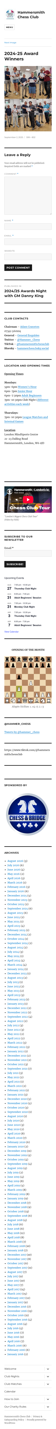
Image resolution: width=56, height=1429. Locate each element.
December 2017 (16, 1254)
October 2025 (15, 904)
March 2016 (14, 1345)
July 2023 (13, 982)
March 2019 (14, 1189)
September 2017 (17, 1267)
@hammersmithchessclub (33, 344)
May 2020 (13, 1129)
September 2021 (17, 1068)
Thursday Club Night (25, 588)
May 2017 (13, 1285)
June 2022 (13, 1029)
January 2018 (15, 1250)
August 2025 (15, 912)
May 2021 (13, 1077)
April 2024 (13, 960)
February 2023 (16, 999)
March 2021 (14, 1085)
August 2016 (15, 1323)
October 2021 (15, 1064)
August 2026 (15, 860)
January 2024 (15, 969)
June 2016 (13, 1332)
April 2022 (13, 1038)
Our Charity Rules (15, 1406)
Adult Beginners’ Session (27, 597)
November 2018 (17, 1207)
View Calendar (11, 631)
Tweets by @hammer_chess (22, 732)
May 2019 (13, 1181)
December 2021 (16, 1055)
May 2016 (13, 1336)
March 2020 (14, 1137)
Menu (9, 27)
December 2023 (17, 973)
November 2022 (17, 1012)
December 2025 (17, 895)
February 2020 (16, 1142)
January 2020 (15, 1146)
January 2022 (15, 1051)
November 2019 (17, 1155)
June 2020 (13, 1124)
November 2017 (17, 1259)
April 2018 (13, 1237)
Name (8, 220)
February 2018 (16, 1246)
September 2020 (17, 1111)
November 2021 (17, 1060)
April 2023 (13, 995)
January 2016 (15, 1354)
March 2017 (14, 1293)
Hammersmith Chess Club (17, 1416)
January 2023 (15, 1003)
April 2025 (13, 925)
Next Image (10, 42)
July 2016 (13, 1328)
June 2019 (13, 1176)
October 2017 (15, 1263)
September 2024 (17, 943)
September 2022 (17, 1016)
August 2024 (15, 947)
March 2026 (14, 882)
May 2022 (13, 1034)
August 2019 (15, 1168)
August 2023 (15, 977)
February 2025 (16, 930)
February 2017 (16, 1297)
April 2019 (13, 1185)
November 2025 (17, 899)
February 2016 (16, 1349)
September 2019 (17, 1163)
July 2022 (13, 1025)
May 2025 (13, 921)
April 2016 (13, 1341)
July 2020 (13, 1120)
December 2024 (17, 934)
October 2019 (15, 1159)
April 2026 (13, 878)
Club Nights (11, 1376)
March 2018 (14, 1241)
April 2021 (13, 1081)
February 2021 (16, 1090)
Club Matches (13, 1383)
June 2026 (13, 869)
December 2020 (17, 1098)
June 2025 (13, 917)
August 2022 (15, 1021)
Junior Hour (25, 391)
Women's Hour (27, 386)
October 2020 (15, 1107)
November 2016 (17, 1310)
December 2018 (16, 1202)
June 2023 (13, 986)
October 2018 (15, 1211)
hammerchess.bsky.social (33, 348)
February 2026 (16, 886)
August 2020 (15, 1116)
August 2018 (15, 1220)
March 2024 (14, 964)
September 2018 (17, 1215)
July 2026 (13, 865)
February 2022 (16, 1047)
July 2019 (13, 1172)
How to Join (11, 1399)
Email (9, 235)
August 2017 (14, 1272)
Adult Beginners (32, 395)
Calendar (10, 1391)
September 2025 (17, 908)
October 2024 (15, 938)
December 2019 (16, 1150)
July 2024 (13, 951)
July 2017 (12, 1276)
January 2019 (15, 1198)
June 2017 (13, 1280)
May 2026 (13, 873)
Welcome (10, 1368)
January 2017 (15, 1302)
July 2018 (13, 1224)
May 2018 (13, 1233)
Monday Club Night (24, 606)
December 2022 (17, 1008)
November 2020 (17, 1103)
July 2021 (13, 1072)
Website (9, 251)
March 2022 (14, 1042)
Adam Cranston (29, 326)
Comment (11, 174)
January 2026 (15, 891)
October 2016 (15, 1315)
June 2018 (13, 1228)
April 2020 (13, 1133)
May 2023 (13, 990)
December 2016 (16, 1306)
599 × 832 (30, 137)
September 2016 (17, 1319)
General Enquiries (28, 335)
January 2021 (15, 1094)
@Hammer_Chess (28, 339)
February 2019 (16, 1194)
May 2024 (13, 956)
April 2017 (13, 1289)
